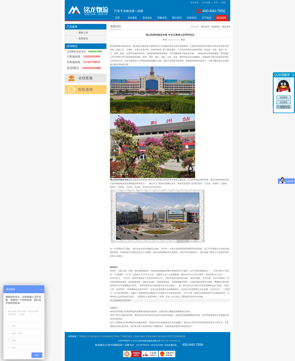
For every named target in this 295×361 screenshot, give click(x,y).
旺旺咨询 (85, 89)
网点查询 (177, 17)
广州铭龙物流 (126, 336)
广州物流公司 (83, 336)
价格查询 (191, 17)
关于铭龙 (206, 17)
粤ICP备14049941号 (170, 341)
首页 (117, 17)
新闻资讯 (83, 38)
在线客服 (85, 78)
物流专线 (226, 27)
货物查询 (162, 17)
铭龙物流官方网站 (111, 336)
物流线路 (221, 17)
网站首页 (205, 27)
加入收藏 (206, 2)
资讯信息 (147, 17)
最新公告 (83, 32)
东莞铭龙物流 (151, 336)
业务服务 (132, 17)
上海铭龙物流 (139, 336)
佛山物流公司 (96, 336)
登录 (216, 2)
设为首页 (194, 2)
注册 (223, 2)
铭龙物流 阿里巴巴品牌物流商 (171, 336)
